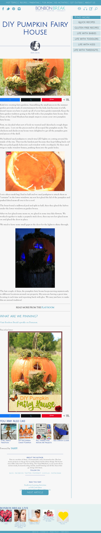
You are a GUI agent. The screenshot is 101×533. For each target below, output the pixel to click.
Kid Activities (61, 2)
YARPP (14, 448)
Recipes (23, 2)
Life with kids (86, 44)
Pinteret (13, 9)
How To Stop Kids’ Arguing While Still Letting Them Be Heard (48, 519)
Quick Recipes (86, 22)
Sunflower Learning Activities (35, 485)
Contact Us (44, 532)
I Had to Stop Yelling (62, 523)
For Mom (47, 2)
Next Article (35, 492)
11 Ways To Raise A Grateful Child (34, 523)
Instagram (19, 9)
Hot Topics (12, 2)
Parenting (34, 2)
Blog (11, 473)
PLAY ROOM (48, 307)
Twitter (8, 9)
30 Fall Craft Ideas (35, 487)
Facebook (3, 9)
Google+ (46, 473)
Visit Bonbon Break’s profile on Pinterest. (19, 322)
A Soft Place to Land (6, 523)
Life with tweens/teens (87, 50)
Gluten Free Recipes (87, 28)
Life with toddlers (86, 39)
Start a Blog (65, 532)
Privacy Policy (54, 532)
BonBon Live (85, 9)
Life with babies (86, 33)
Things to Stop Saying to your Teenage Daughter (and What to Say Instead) (20, 525)
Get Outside (76, 2)
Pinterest (36, 473)
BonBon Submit (91, 9)
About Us (90, 2)
